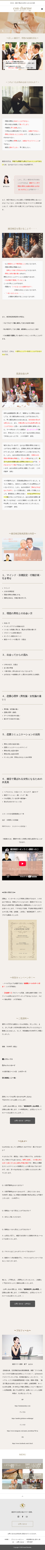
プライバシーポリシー (17, 1539)
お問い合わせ (22, 1524)
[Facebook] (22, 1517)
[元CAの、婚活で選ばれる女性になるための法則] (22, 1505)
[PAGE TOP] (22, 1496)
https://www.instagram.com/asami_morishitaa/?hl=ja (22, 1431)
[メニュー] (42, 9)
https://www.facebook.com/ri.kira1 (22, 1443)
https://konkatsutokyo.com (22, 1406)
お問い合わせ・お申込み (22, 1120)
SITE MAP (30, 1542)
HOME (6, 1539)
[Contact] (27, 1517)
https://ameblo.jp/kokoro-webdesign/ (22, 1418)
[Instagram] (18, 1517)
